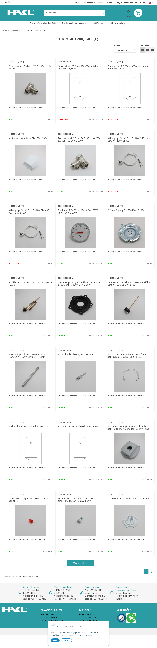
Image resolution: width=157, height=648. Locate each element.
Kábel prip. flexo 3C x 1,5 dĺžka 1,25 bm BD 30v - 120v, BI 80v (128, 139)
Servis (77, 2)
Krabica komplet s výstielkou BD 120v (78, 426)
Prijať (55, 640)
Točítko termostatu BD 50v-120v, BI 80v (128, 498)
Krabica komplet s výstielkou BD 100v (28, 426)
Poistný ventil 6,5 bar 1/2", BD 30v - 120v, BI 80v (30, 67)
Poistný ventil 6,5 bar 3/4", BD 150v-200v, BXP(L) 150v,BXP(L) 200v (79, 139)
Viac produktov (80, 563)
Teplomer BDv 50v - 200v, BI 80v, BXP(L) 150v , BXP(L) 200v (78, 211)
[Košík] (138, 13)
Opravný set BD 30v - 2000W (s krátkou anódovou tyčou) (128, 67)
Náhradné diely (16, 30)
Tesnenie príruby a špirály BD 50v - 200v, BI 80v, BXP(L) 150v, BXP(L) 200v (79, 283)
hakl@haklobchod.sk (56, 620)
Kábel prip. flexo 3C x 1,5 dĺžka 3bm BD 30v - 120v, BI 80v (29, 211)
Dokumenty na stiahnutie (93, 2)
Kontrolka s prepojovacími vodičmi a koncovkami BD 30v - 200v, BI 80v (127, 355)
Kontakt (110, 2)
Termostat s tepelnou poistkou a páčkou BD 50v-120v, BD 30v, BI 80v (129, 283)
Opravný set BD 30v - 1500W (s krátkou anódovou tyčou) (78, 67)
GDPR (142, 2)
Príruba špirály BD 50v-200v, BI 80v (126, 210)
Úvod (10, 2)
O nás (69, 2)
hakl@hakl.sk (91, 620)
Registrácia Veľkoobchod (127, 2)
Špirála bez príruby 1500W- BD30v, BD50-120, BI (30, 283)
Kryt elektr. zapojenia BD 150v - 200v (28, 138)
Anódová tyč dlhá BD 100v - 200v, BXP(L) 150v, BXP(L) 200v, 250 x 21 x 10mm (29, 355)
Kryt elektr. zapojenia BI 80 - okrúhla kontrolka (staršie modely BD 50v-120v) (128, 427)
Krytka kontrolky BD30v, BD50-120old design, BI (28, 499)
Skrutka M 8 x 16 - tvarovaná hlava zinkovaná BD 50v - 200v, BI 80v (76, 499)
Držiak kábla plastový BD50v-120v (75, 354)
